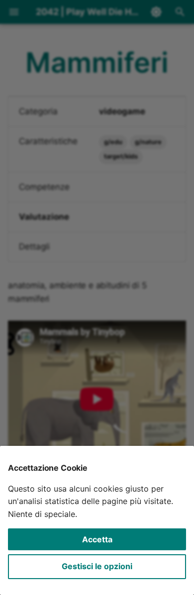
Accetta (97, 539)
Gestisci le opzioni (97, 566)
